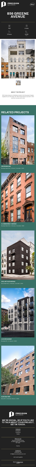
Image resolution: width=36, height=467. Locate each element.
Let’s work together (18, 457)
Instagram (18, 430)
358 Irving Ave (6, 166)
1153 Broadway (6, 339)
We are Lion (20, 462)
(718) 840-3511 (18, 452)
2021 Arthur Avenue (8, 281)
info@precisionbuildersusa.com (18, 453)
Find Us (18, 446)
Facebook (18, 432)
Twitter (18, 434)
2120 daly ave (5, 396)
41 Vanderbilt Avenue (8, 224)
